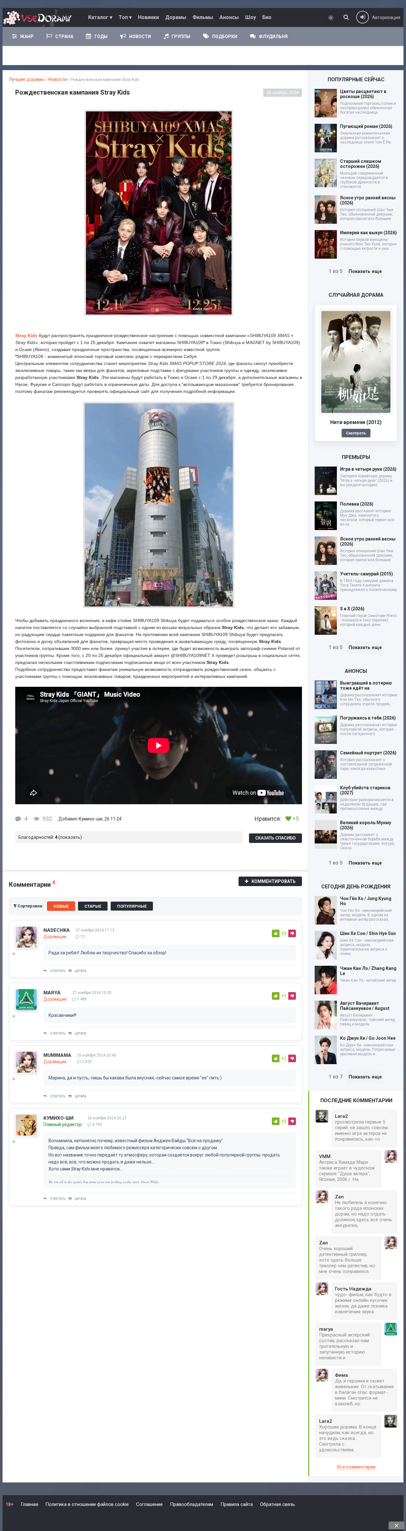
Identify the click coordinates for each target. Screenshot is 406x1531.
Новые (61, 906)
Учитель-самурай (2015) (366, 573)
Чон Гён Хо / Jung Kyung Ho (365, 901)
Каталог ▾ (100, 17)
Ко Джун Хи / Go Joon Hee (368, 1038)
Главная (29, 1504)
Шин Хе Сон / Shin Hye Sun (368, 933)
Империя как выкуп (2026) (368, 232)
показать (70, 837)
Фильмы (203, 17)
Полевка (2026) (356, 504)
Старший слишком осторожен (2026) (360, 164)
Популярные (132, 906)
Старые (92, 906)
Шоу (250, 17)
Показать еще (365, 271)
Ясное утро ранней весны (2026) (368, 200)
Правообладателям (191, 1504)
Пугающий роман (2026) (366, 126)
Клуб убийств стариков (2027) (365, 790)
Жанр (27, 36)
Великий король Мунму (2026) (365, 825)
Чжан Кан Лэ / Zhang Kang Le (368, 971)
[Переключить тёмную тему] (330, 18)
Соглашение (149, 1504)
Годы (101, 36)
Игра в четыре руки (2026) (368, 469)
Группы (181, 36)
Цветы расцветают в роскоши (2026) (363, 94)
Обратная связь (277, 1504)
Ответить (57, 971)
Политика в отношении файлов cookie (87, 1504)
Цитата (80, 971)
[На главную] (39, 17)
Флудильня (273, 36)
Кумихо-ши (90, 819)
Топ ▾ (125, 17)
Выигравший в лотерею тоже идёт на (366, 685)
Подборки (224, 36)
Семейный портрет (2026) (368, 752)
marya (52, 993)
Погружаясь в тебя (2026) (368, 717)
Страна (64, 36)
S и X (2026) (352, 608)
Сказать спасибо (275, 838)
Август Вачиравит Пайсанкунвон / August (365, 1006)
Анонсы (229, 17)
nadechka (56, 930)
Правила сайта (236, 1504)
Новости (140, 36)
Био (267, 17)
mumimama (57, 1055)
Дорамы (175, 17)
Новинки (148, 17)
